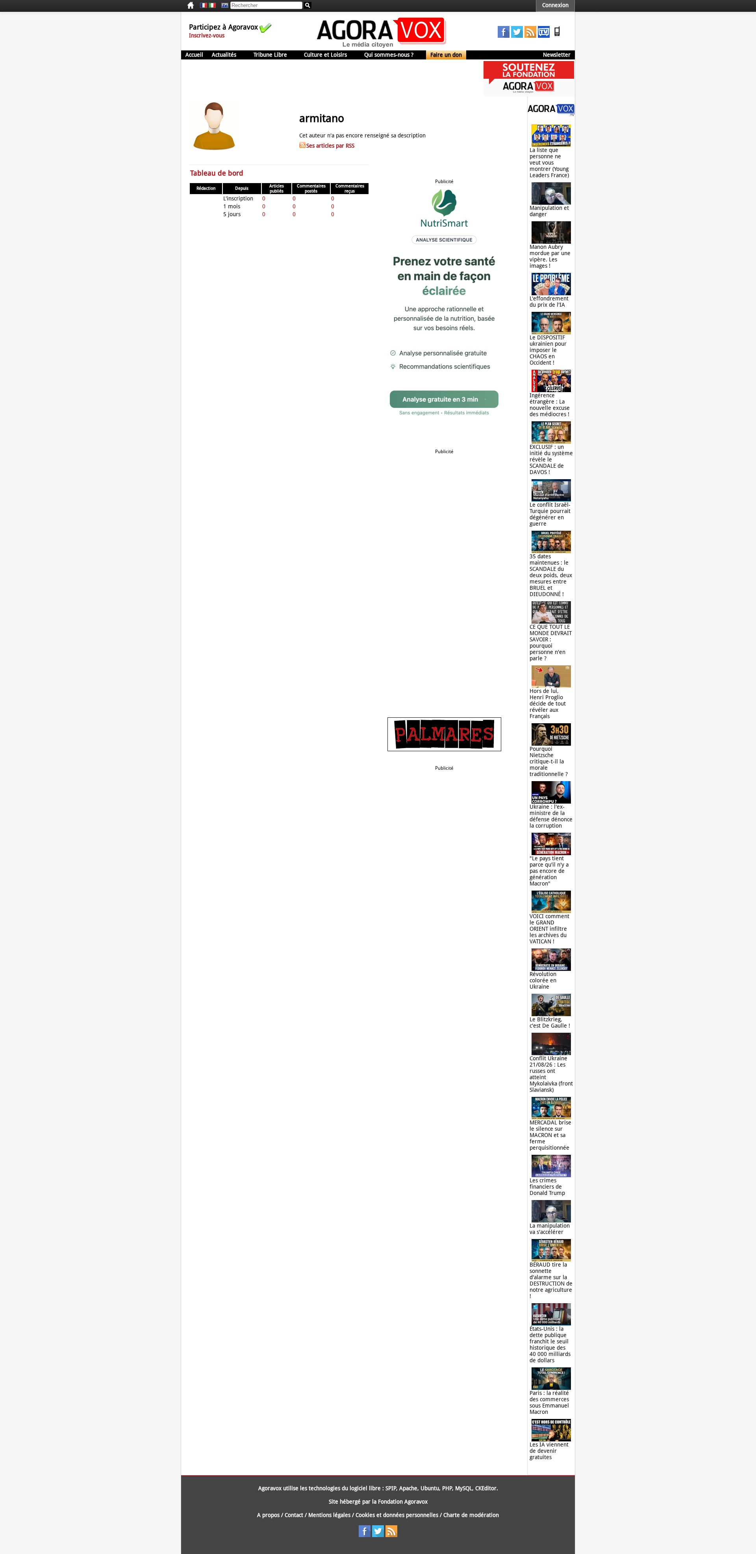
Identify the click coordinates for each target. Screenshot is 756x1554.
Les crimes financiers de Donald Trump (547, 1186)
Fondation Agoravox (403, 1501)
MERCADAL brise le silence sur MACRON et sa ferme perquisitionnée (550, 1135)
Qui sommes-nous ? (388, 55)
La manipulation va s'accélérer (550, 1228)
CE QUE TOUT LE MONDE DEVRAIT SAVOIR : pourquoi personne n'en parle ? (551, 642)
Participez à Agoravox (223, 27)
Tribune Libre (270, 55)
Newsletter (557, 55)
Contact (294, 1515)
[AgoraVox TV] (544, 36)
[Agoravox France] (203, 5)
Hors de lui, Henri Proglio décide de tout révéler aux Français (548, 703)
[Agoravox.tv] (551, 114)
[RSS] (530, 36)
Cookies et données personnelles (397, 1515)
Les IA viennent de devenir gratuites (549, 1450)
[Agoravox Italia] (212, 5)
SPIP (390, 1488)
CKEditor (486, 1488)
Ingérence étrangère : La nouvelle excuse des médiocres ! (550, 404)
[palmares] (444, 749)
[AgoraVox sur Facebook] (504, 36)
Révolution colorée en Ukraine (543, 980)
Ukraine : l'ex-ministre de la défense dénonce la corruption (551, 816)
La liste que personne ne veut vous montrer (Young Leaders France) (549, 162)
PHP (447, 1488)
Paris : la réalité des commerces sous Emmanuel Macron (549, 1402)
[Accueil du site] (382, 47)
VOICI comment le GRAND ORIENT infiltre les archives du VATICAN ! (549, 929)
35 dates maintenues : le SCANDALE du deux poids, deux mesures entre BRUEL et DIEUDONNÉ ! (551, 575)
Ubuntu (430, 1488)
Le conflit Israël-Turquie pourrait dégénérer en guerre (550, 514)
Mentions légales (329, 1515)
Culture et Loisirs (325, 55)
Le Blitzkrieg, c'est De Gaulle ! (550, 1022)
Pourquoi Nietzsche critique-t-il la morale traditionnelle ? (549, 761)
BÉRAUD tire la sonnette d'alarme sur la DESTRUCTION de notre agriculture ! (551, 1280)
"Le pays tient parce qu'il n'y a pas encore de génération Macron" (549, 871)
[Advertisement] (324, 78)
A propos (268, 1515)
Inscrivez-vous (206, 35)
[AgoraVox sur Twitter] (517, 36)
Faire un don (446, 55)
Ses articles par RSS (330, 146)
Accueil (194, 55)
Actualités (224, 55)
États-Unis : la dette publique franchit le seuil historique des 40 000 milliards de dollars (550, 1344)
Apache (408, 1488)
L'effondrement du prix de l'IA (549, 301)
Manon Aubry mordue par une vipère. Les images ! (550, 256)
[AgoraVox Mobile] (557, 36)
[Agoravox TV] (222, 5)
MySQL (463, 1488)
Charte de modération (471, 1515)
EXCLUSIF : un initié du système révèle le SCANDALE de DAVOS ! (551, 459)
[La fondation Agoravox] (529, 94)
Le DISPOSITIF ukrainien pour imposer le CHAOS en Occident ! (548, 350)
